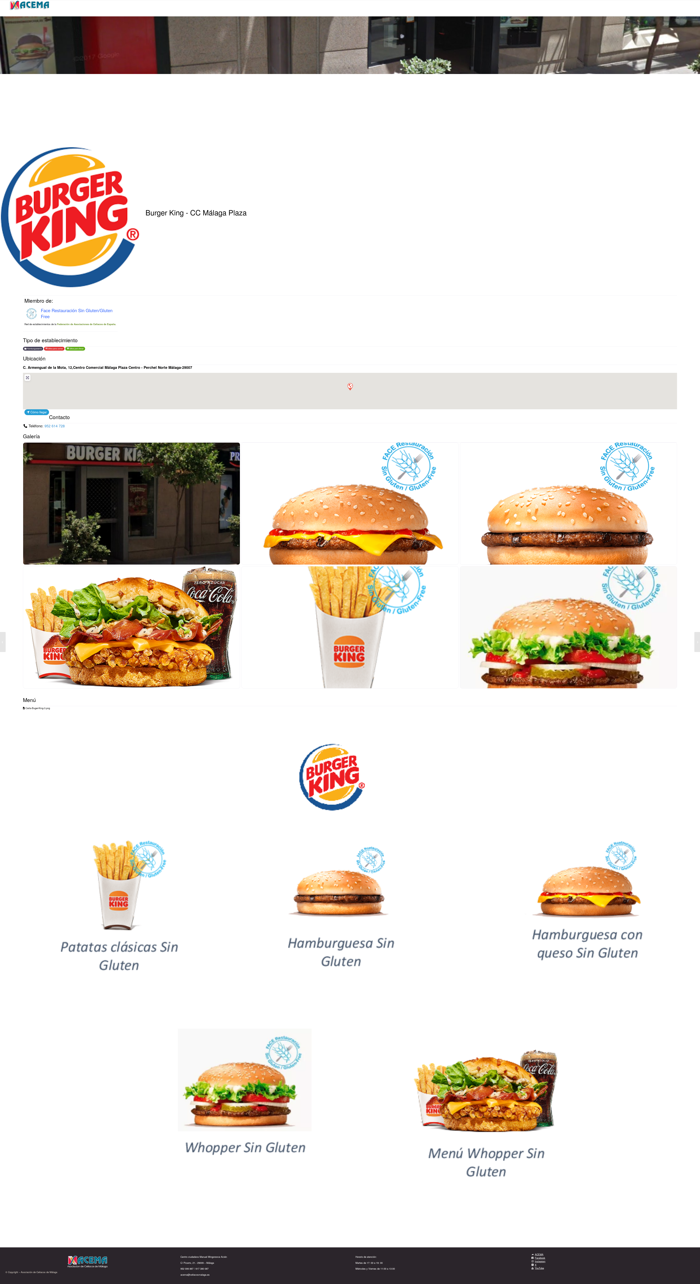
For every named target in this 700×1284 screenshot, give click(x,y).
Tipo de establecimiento (50, 340)
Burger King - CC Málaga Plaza (196, 212)
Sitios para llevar (76, 348)
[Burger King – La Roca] (697, 642)
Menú (29, 699)
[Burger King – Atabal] (3, 642)
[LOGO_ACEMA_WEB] (29, 8)
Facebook (540, 1258)
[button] (350, 386)
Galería (31, 436)
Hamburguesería (34, 348)
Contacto (59, 417)
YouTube (539, 1268)
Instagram (540, 1261)
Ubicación (34, 358)
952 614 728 (54, 425)
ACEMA (539, 1254)
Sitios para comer (55, 348)
